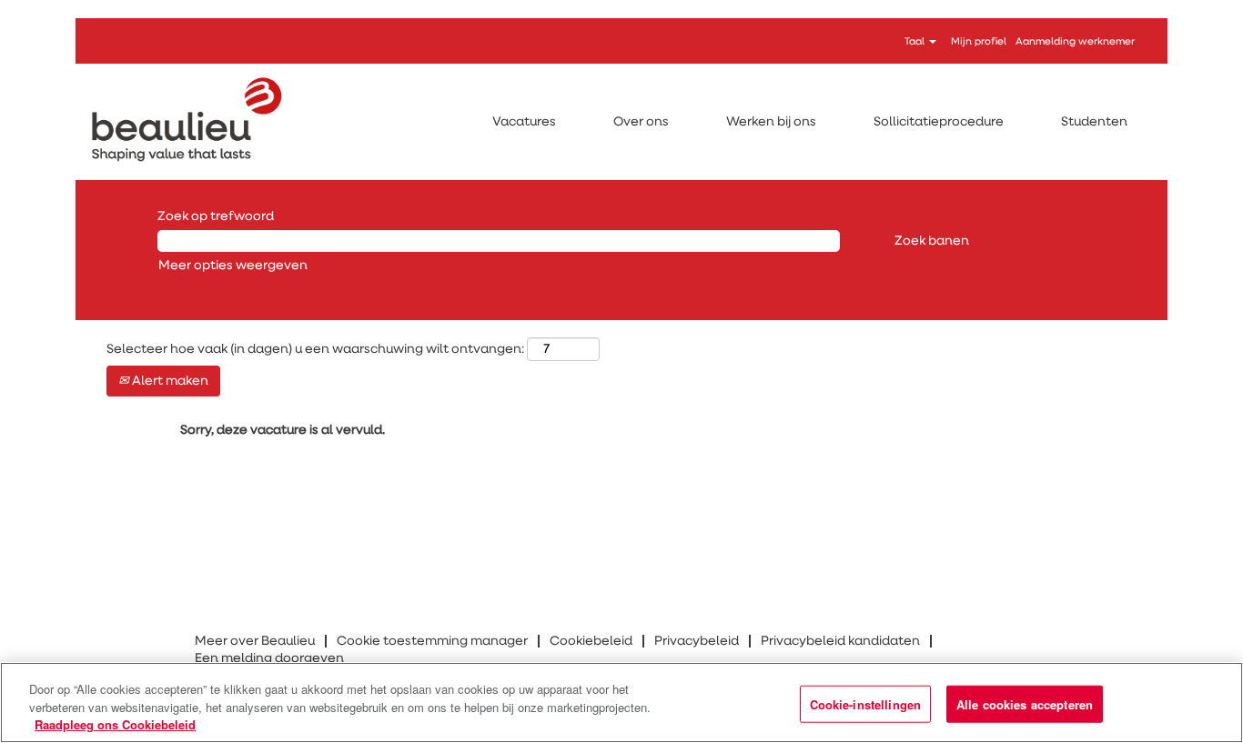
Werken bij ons (771, 121)
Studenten (1094, 121)
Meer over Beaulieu (255, 641)
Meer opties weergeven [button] (233, 265)
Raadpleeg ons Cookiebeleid (115, 724)
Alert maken (168, 381)
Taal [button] (915, 41)
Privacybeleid (696, 641)
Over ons (641, 121)
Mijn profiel (978, 41)
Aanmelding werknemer (1075, 41)
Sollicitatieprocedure (939, 121)
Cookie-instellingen (865, 703)
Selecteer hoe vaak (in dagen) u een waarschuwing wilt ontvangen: (315, 349)
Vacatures (524, 121)
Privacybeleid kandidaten (840, 641)
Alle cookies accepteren (1024, 703)
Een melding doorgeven (269, 658)
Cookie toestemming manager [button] (432, 641)
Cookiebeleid (591, 641)
